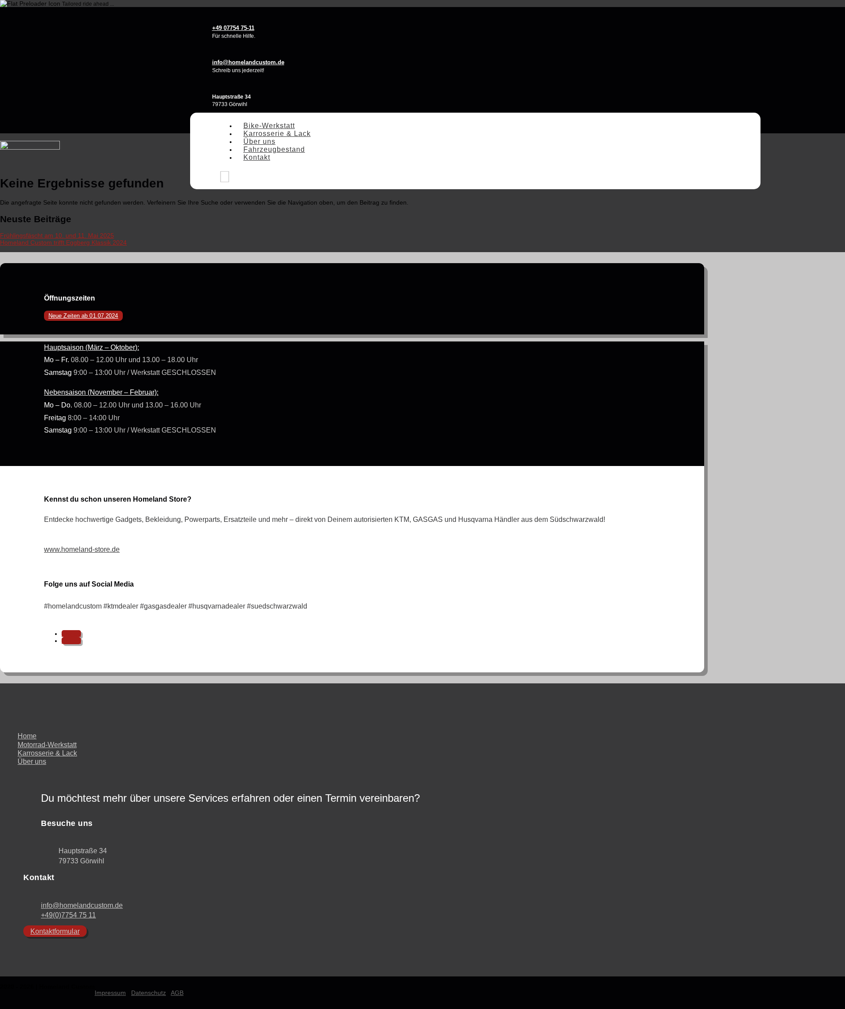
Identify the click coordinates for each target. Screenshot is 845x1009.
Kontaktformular (55, 931)
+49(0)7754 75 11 (68, 915)
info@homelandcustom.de (82, 905)
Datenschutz (148, 992)
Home (27, 736)
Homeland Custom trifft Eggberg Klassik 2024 (63, 242)
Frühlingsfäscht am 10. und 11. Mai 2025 (57, 235)
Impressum (110, 992)
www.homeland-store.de (82, 549)
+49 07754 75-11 (233, 28)
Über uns (259, 141)
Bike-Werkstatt (269, 125)
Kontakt (256, 157)
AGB (177, 992)
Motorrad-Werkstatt (47, 744)
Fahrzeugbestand (274, 149)
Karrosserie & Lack (277, 133)
